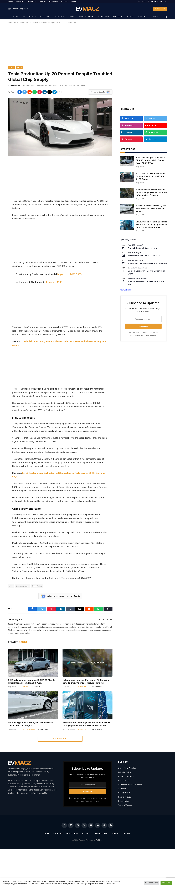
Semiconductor (22, 586)
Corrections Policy (125, 776)
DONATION (160, 9)
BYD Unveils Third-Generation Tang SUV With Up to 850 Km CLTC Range (150, 176)
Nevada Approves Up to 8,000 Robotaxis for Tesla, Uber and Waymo (31, 724)
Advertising (31, 2)
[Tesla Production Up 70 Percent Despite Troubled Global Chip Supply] (60, 156)
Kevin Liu (37, 687)
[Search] (165, 16)
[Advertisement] (85, 47)
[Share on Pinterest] (39, 92)
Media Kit (42, 2)
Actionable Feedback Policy (130, 785)
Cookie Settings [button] (151, 883)
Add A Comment (60, 739)
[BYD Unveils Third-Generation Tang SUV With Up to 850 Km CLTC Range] (127, 177)
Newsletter (53, 2)
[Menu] (9, 9)
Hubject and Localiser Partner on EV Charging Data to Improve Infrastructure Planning (86, 681)
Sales (22, 23)
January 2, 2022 (54, 282)
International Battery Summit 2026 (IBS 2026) (147, 263)
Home (10, 2)
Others (154, 17)
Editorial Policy (124, 772)
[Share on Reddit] (29, 92)
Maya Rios (44, 729)
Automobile (29, 17)
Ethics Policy (123, 801)
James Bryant (15, 85)
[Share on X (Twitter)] (24, 92)
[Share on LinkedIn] (44, 92)
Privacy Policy (141, 335)
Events (73, 2)
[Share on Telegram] (54, 92)
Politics (118, 17)
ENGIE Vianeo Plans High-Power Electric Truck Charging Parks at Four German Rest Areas (86, 724)
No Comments (66, 85)
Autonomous (86, 17)
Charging (59, 17)
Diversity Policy (124, 797)
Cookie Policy (124, 793)
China (72, 17)
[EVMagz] (87, 8)
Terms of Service (125, 805)
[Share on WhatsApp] (34, 92)
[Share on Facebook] (19, 92)
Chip (11, 586)
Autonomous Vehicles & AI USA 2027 (144, 255)
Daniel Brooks (97, 729)
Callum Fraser (97, 687)
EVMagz (99, 840)
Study (130, 17)
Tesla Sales (37, 586)
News (16, 23)
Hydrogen (103, 17)
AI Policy (122, 789)
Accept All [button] (166, 883)
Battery (44, 17)
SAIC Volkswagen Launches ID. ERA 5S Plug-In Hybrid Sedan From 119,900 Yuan (31, 681)
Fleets (141, 17)
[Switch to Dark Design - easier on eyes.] (166, 2)
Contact (64, 2)
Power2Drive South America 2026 (142, 248)
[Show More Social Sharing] (59, 92)
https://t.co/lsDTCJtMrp (70, 274)
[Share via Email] (49, 92)
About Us (19, 2)
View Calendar (125, 289)
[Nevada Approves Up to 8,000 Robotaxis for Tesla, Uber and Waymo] (33, 705)
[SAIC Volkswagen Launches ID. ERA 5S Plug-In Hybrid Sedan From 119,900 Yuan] (33, 663)
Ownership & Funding (127, 768)
